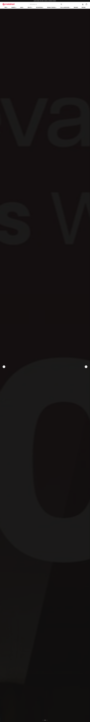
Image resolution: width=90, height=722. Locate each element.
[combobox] (46, 4)
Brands (76, 7)
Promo (84, 7)
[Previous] (4, 366)
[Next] (86, 366)
